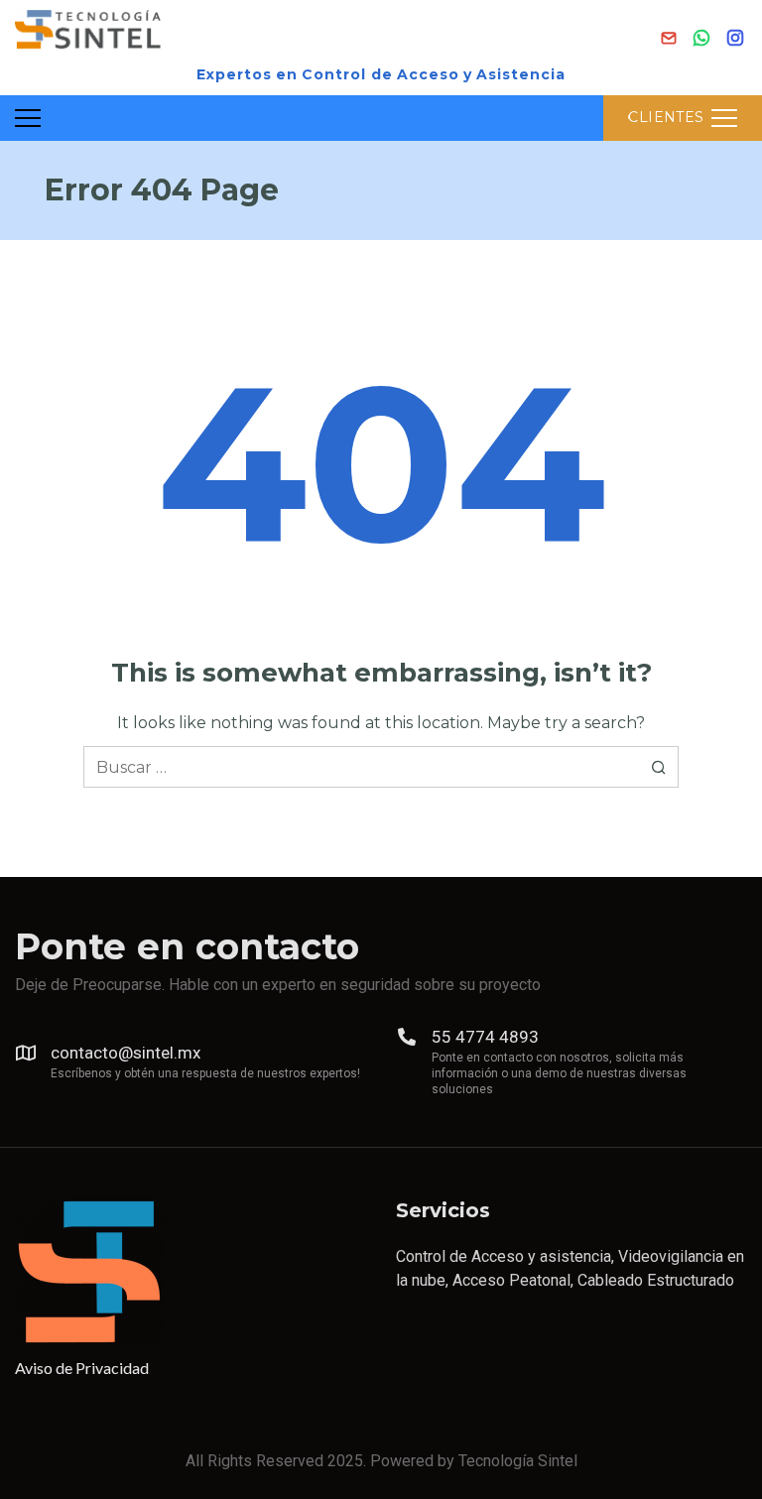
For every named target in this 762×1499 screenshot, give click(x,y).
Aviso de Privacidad (82, 1367)
